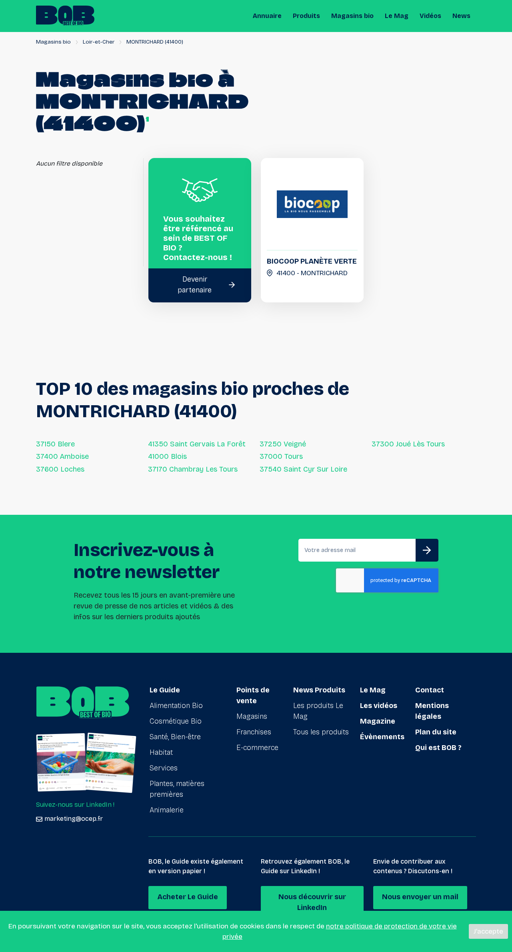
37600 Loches (60, 469)
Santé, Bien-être (175, 736)
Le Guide (165, 690)
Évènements (382, 736)
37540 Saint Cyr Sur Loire (303, 469)
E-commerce (257, 747)
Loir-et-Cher (98, 41)
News (461, 16)
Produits (306, 16)
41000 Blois (167, 456)
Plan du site (435, 732)
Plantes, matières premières (177, 789)
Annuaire (267, 16)
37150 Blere (55, 444)
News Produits (319, 690)
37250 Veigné (283, 444)
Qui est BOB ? (438, 747)
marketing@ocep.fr (73, 818)
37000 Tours (281, 456)
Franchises (253, 732)
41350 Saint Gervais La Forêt (197, 444)
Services (164, 768)
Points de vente (253, 695)
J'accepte (488, 931)
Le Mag (396, 16)
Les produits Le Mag (318, 711)
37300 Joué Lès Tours (408, 444)
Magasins (251, 716)
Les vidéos (378, 705)
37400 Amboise (62, 456)
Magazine (377, 721)
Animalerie (167, 810)
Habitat (161, 752)
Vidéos (430, 16)
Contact (429, 690)
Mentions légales (432, 711)
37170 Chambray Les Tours (193, 469)
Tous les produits (321, 732)
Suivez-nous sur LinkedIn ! (75, 804)
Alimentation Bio (176, 705)
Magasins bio (352, 16)
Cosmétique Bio (176, 721)
